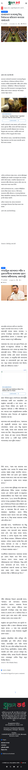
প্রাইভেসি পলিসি (5, 748)
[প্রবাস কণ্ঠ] (14, 3)
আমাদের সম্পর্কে (5, 743)
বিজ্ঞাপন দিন (4, 750)
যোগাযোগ (3, 745)
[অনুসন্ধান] (2, 3)
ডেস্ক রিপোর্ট (5, 24)
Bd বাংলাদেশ (4, 12)
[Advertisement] (14, 57)
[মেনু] (26, 3)
